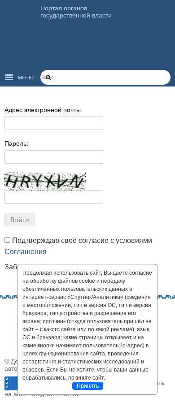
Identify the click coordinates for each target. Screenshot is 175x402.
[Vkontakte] (11, 312)
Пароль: (16, 143)
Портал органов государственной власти (76, 11)
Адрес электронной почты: (43, 109)
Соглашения (25, 251)
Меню (26, 77)
